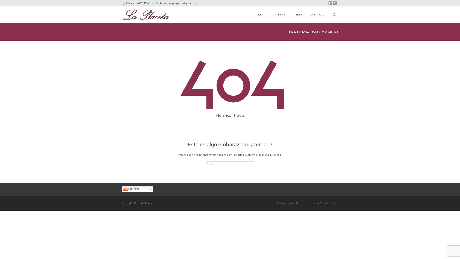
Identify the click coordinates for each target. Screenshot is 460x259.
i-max (313, 203)
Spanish (133, 189)
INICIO (261, 14)
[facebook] (330, 4)
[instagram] (335, 4)
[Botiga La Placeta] (143, 13)
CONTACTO (317, 14)
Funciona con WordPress (290, 203)
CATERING (279, 14)
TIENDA (298, 14)
